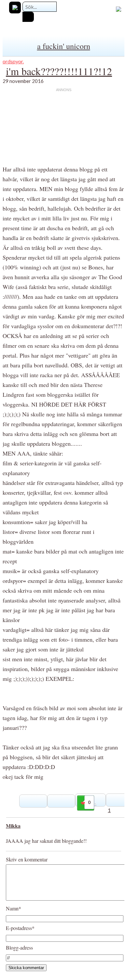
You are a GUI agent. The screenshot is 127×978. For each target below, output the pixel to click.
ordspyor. (13, 61)
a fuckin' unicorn (63, 46)
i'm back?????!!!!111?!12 (59, 71)
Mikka (13, 825)
